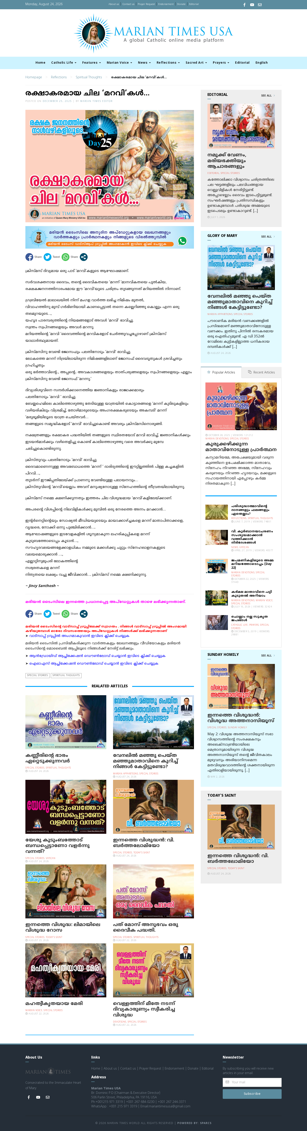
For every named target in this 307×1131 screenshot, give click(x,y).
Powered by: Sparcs (194, 1123)
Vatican (51, 858)
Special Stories (37, 675)
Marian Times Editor (96, 101)
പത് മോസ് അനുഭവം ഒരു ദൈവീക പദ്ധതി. (145, 927)
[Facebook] (244, 5)
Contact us (128, 4)
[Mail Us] (259, 5)
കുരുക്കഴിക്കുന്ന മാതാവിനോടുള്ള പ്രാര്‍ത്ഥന (241, 447)
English (262, 63)
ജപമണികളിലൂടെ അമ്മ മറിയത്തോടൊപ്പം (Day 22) (252, 564)
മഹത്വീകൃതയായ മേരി (54, 1004)
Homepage (33, 77)
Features (90, 63)
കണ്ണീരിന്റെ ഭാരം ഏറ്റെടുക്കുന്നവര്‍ (47, 758)
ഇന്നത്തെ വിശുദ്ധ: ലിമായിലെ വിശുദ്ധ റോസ (62, 927)
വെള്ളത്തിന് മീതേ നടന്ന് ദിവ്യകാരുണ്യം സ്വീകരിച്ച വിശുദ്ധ (144, 1009)
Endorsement (166, 4)
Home (40, 63)
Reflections (167, 63)
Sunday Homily (237, 727)
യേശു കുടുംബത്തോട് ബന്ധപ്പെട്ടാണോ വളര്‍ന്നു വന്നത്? (57, 845)
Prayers (220, 63)
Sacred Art (195, 63)
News (143, 63)
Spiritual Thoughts (89, 77)
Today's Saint (141, 852)
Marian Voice (118, 63)
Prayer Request (146, 4)
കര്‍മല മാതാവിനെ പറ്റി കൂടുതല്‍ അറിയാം (251, 594)
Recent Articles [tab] (264, 373)
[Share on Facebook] (33, 257)
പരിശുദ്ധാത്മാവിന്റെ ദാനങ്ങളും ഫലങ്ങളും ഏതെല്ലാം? (250, 510)
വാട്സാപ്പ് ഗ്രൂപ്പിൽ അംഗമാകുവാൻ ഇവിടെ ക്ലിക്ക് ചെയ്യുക (79, 636)
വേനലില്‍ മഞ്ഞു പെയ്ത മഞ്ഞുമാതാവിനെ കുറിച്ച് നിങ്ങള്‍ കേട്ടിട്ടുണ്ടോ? (145, 761)
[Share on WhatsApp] (70, 257)
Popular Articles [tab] (223, 373)
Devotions (119, 1022)
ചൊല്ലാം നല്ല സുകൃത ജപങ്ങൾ (249, 619)
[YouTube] (252, 5)
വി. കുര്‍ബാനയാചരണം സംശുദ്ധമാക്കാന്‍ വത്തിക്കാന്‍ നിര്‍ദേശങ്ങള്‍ (252, 537)
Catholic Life (62, 63)
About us (114, 4)
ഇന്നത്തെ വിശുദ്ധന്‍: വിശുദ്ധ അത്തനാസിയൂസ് (240, 718)
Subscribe (252, 1094)
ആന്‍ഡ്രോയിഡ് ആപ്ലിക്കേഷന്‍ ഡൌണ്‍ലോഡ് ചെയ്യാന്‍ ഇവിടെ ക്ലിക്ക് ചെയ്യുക (97, 656)
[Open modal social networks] (84, 257)
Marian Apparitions (125, 773)
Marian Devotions (217, 438)
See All (267, 95)
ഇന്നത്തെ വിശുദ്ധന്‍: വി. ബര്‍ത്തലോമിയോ (143, 843)
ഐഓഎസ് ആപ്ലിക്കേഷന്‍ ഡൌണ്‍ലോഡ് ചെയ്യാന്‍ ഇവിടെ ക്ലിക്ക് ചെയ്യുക (93, 664)
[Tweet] (52, 257)
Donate (181, 4)
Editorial (194, 4)
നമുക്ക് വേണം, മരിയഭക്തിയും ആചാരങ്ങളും (226, 160)
